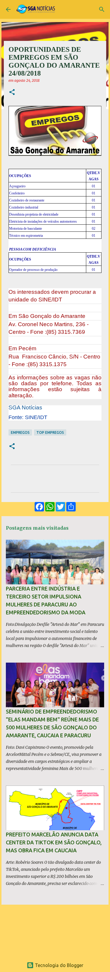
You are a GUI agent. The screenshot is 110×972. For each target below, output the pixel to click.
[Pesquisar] (101, 9)
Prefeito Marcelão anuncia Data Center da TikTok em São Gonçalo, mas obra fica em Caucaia (53, 842)
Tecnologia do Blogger (58, 965)
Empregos (20, 432)
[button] (12, 92)
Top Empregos (50, 432)
